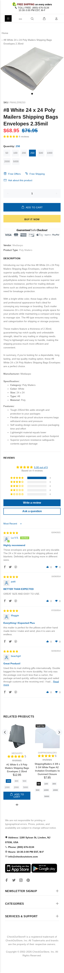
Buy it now (31, 219)
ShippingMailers (47, 753)
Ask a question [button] (32, 511)
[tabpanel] (32, 68)
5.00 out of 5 (41, 467)
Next (59, 732)
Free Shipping (37, 173)
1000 (49, 153)
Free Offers (14, 173)
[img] (10, 533)
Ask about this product (20, 180)
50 (6, 153)
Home (5, 33)
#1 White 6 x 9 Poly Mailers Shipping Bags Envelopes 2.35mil (17, 768)
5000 (16, 161)
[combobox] (26, 18)
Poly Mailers (25, 250)
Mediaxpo (17, 245)
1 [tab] (32, 94)
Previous (5, 732)
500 (41, 153)
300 (16, 781)
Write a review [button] (32, 502)
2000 (7, 161)
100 (15, 153)
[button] (11, 136)
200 (24, 153)
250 (32, 153)
